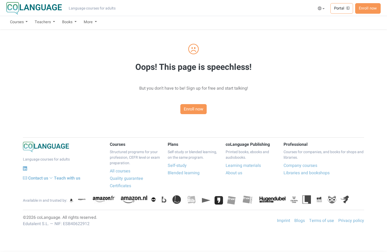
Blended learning (184, 173)
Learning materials (243, 165)
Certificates (120, 186)
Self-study (177, 165)
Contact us (38, 178)
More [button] (89, 22)
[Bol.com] (153, 199)
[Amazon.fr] (103, 199)
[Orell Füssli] (319, 199)
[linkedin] (25, 168)
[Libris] (306, 199)
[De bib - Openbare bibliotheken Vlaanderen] (191, 199)
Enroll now (368, 8)
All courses (120, 171)
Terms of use (321, 220)
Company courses (300, 165)
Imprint (283, 220)
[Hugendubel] (272, 199)
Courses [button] (17, 22)
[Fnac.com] (247, 199)
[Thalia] (344, 199)
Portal (339, 8)
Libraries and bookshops (307, 173)
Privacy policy (351, 220)
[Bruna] (164, 199)
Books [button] (67, 22)
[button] (321, 9)
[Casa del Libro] (176, 199)
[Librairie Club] (294, 199)
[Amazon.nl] (134, 199)
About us (234, 173)
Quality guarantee (126, 178)
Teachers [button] (43, 22)
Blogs (299, 220)
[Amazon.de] (82, 199)
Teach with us (67, 178)
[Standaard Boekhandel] (332, 199)
